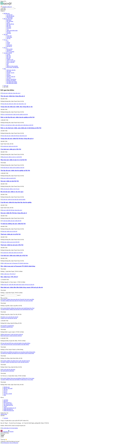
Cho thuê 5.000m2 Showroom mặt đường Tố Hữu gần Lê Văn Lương (17, 379)
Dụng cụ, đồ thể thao (11, 79)
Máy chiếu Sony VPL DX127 (9, 277)
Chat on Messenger (13, 442)
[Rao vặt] (6, 4)
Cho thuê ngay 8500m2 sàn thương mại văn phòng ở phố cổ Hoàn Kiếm (17, 353)
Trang (2, 295)
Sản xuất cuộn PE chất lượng (7, 370)
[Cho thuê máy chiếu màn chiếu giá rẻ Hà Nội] (12, 252)
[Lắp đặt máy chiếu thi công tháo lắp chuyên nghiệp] (13, 199)
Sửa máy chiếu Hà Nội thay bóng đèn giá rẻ (14, 213)
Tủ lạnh (8, 54)
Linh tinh (8, 75)
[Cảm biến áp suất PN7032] (7, 325)
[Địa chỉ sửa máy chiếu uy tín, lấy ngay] (10, 189)
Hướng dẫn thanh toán (9, 410)
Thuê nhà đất (9, 17)
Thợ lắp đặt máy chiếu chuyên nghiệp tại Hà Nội (15, 170)
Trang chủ (6, 85)
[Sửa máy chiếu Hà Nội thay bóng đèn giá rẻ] (11, 210)
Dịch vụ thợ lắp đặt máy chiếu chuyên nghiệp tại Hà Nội (17, 117)
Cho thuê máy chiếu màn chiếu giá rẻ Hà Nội (14, 255)
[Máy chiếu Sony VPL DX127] (8, 274)
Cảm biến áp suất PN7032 (7, 327)
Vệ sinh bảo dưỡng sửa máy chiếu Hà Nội (13, 223)
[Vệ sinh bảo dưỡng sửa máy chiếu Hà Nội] (11, 220)
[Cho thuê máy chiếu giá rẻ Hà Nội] (9, 146)
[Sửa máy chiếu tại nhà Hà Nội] (8, 178)
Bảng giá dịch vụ (7, 402)
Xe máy (8, 42)
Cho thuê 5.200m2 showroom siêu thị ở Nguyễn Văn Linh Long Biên (17, 300)
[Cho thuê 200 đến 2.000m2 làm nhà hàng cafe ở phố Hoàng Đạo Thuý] (17, 308)
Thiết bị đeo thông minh (12, 30)
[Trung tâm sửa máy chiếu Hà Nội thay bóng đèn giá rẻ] (14, 135)
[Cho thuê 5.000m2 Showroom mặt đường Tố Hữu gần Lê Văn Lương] (17, 378)
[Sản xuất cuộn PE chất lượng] (8, 369)
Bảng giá (6, 401)
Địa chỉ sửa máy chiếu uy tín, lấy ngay (12, 191)
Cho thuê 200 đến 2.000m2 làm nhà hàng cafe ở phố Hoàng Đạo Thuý (17, 309)
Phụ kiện (8, 31)
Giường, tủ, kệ (9, 59)
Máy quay (8, 26)
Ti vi (7, 29)
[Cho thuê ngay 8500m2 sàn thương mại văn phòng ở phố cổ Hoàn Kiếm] (18, 352)
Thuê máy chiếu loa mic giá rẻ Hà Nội (12, 245)
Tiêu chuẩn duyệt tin (8, 405)
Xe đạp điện (9, 45)
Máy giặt (8, 55)
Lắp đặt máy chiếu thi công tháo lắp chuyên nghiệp (16, 202)
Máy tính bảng (9, 21)
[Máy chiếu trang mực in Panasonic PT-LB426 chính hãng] (14, 263)
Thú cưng (8, 71)
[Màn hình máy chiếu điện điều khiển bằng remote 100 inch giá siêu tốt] (17, 284)
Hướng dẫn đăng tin (8, 409)
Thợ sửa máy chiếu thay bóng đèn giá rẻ (13, 96)
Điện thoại (8, 20)
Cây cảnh (8, 78)
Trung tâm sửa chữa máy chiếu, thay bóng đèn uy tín (17, 106)
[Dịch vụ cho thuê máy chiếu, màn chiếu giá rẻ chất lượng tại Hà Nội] (17, 125)
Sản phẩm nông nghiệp (11, 83)
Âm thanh (8, 28)
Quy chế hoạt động (8, 404)
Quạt (7, 63)
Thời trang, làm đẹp (10, 70)
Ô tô (7, 41)
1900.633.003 (4, 414)
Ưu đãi (5, 406)
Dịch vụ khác (9, 49)
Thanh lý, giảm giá (10, 76)
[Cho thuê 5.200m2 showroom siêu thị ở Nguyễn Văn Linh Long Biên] (17, 299)
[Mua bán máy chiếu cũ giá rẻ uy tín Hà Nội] (11, 157)
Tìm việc (8, 38)
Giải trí (8, 74)
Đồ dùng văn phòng (11, 80)
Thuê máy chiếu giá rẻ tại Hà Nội (10, 234)
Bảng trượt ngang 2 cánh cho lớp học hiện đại (11, 335)
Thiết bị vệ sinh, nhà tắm (12, 66)
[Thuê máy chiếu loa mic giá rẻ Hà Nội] (10, 242)
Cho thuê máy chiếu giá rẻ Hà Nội (11, 149)
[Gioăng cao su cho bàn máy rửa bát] (9, 317)
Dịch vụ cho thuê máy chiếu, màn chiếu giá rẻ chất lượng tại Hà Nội (21, 128)
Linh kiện (8, 33)
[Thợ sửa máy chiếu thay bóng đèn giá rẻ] (10, 93)
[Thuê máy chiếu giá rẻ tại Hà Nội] (9, 231)
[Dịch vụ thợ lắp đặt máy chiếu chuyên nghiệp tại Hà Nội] (14, 114)
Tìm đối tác (9, 50)
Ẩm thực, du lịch (10, 72)
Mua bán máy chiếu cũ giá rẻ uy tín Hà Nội (14, 160)
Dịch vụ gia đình (10, 51)
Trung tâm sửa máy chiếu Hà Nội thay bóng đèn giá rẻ (17, 138)
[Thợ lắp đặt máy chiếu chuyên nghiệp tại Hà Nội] (12, 167)
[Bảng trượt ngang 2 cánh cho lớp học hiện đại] (12, 334)
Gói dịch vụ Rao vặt (7, 6)
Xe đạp (8, 43)
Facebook (6, 418)
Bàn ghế (8, 58)
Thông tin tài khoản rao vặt (10, 407)
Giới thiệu (6, 400)
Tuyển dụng (9, 37)
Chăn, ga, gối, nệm (10, 60)
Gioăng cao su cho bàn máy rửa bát (9, 318)
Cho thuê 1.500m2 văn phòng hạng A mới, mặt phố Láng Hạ (15, 362)
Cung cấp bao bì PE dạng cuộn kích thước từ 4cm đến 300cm (15, 344)
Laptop (8, 22)
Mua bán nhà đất (10, 16)
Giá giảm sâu (9, 14)
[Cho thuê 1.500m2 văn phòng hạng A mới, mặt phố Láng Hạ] (15, 360)
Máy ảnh (8, 25)
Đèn (7, 64)
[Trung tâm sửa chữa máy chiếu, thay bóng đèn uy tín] (13, 103)
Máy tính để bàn (10, 24)
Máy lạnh (8, 56)
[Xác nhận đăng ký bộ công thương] (9, 428)
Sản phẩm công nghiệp (11, 81)
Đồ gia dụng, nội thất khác (12, 67)
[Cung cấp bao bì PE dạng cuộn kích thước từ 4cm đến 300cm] (15, 343)
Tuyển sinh (9, 35)
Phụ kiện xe (9, 46)
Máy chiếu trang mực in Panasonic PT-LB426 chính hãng (18, 266)
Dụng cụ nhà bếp (10, 62)
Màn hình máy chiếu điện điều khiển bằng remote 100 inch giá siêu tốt (22, 287)
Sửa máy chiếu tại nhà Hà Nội (10, 181)
